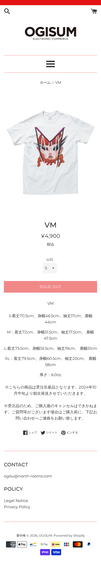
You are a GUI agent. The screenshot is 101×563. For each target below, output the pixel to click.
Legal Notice (16, 500)
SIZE (49, 260)
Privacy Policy (17, 506)
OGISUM (45, 535)
